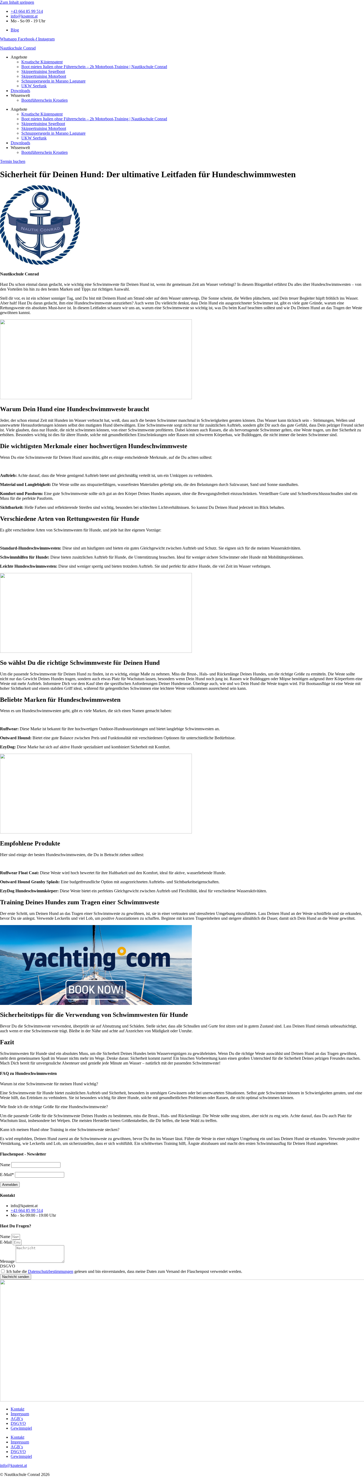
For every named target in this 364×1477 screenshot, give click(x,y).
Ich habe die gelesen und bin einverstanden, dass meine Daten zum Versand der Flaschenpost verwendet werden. (124, 1271)
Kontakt (17, 1409)
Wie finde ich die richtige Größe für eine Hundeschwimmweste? (54, 1106)
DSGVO (7, 1266)
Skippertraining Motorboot (43, 76)
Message (8, 1261)
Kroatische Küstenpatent (42, 62)
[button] (182, 1084)
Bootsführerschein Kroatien (44, 100)
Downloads (20, 90)
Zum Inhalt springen (17, 2)
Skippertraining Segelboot (43, 71)
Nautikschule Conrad (18, 48)
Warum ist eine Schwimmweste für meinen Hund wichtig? (49, 1084)
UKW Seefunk (34, 86)
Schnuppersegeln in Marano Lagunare (53, 81)
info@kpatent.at (13, 1465)
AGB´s (17, 1418)
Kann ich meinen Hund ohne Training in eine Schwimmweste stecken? (59, 1129)
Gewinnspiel (21, 1428)
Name (5, 1236)
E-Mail (6, 1242)
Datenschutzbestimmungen (50, 1271)
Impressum (20, 1414)
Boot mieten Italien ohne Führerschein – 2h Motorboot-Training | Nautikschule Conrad (94, 66)
